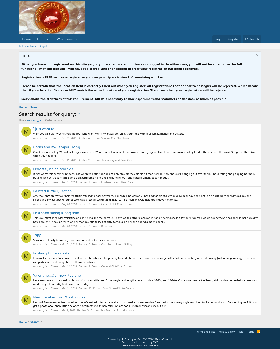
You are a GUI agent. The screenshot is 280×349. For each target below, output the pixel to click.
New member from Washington (59, 297)
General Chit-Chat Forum (116, 138)
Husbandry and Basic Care (117, 160)
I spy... (38, 234)
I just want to (43, 128)
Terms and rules (205, 331)
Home (26, 39)
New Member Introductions (117, 310)
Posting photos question (53, 253)
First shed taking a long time (56, 212)
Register (44, 46)
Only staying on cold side (53, 168)
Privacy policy (226, 331)
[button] (51, 39)
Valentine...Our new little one (57, 275)
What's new (65, 39)
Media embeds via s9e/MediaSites (141, 345)
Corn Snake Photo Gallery (116, 244)
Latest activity (27, 46)
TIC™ (155, 342)
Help (241, 331)
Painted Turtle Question (52, 190)
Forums (42, 39)
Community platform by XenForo (140, 339)
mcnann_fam (35, 120)
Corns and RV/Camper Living (56, 147)
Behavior (106, 226)
